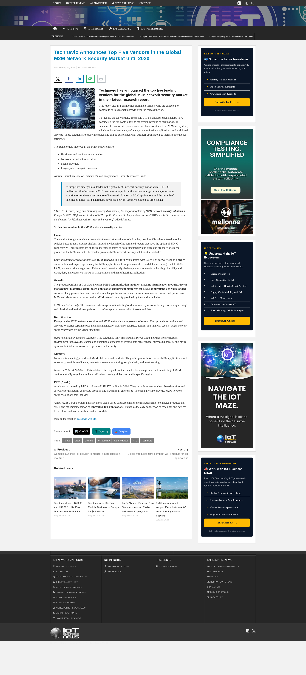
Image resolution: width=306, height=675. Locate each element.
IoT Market (62, 572)
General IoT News (89, 67)
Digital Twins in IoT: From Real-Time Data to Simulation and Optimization (153, 36)
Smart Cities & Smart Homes (71, 592)
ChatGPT (83, 431)
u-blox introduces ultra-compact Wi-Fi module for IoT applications (158, 453)
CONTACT (145, 3)
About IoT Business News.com (223, 566)
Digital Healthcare (66, 613)
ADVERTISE (100, 3)
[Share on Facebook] (69, 79)
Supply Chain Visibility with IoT (225, 292)
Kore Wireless (121, 440)
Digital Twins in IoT (219, 273)
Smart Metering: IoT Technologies (226, 310)
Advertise (212, 577)
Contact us (213, 587)
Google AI (123, 431)
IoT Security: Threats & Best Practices (227, 286)
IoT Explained (122, 28)
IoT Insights (95, 28)
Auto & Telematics (66, 598)
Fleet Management (66, 603)
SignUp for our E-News (219, 582)
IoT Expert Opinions (118, 566)
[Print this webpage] (101, 79)
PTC (135, 440)
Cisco (77, 440)
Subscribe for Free (227, 102)
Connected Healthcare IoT (222, 304)
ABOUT (57, 3)
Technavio (146, 440)
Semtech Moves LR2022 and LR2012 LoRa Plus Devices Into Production (68, 507)
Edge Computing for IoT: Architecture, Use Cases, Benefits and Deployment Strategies (229, 36)
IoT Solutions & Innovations (71, 577)
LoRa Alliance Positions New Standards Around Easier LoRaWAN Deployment (138, 507)
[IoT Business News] (68, 15)
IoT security (104, 440)
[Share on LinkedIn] (80, 79)
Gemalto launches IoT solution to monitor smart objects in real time (87, 453)
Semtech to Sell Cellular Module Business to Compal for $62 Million (103, 507)
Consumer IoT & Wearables (71, 608)
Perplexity (103, 431)
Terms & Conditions (217, 592)
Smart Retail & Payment (68, 618)
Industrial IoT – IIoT (67, 582)
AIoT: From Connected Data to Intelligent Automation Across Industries (85, 36)
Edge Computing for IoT (221, 279)
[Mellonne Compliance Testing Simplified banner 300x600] (227, 180)
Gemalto (89, 440)
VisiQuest (107, 643)
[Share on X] (58, 79)
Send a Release (215, 572)
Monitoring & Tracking (69, 587)
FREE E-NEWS (77, 3)
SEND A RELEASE (124, 3)
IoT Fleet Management (220, 298)
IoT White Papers (152, 28)
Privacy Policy (215, 597)
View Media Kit (226, 522)
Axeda (67, 440)
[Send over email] (90, 79)
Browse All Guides (227, 320)
